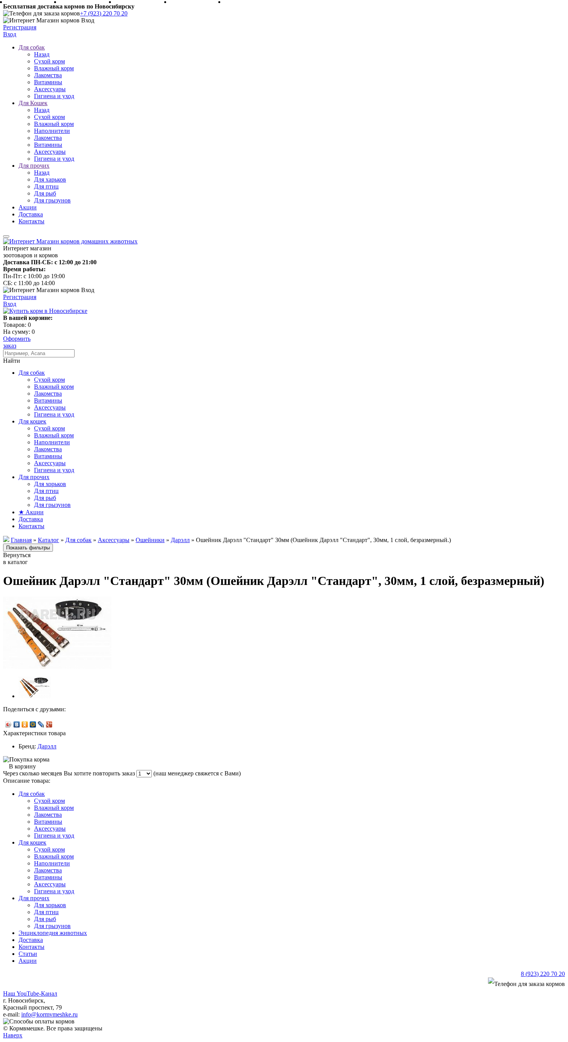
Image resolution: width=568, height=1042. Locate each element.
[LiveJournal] (41, 724)
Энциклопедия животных (53, 933)
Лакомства (48, 75)
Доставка (31, 214)
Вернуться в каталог (17, 558)
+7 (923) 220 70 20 (104, 13)
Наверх (12, 1035)
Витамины (48, 82)
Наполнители (52, 130)
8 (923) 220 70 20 (543, 974)
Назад (41, 54)
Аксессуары (50, 89)
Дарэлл (46, 746)
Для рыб (45, 193)
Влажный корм (54, 68)
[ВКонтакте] (17, 724)
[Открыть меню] (6, 236)
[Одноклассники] (25, 724)
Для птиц (46, 186)
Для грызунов (52, 200)
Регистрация (19, 27)
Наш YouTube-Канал (30, 993)
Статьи (28, 953)
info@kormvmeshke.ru (49, 1014)
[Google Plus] (49, 724)
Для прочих (34, 165)
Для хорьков (50, 484)
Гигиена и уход (54, 96)
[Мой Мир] (33, 724)
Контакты (31, 221)
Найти (11, 360)
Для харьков (50, 179)
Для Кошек (33, 103)
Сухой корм (49, 61)
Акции (28, 207)
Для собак (32, 47)
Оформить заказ (17, 342)
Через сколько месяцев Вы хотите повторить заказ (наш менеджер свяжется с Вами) (122, 773)
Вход (9, 34)
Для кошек (32, 421)
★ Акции (31, 512)
